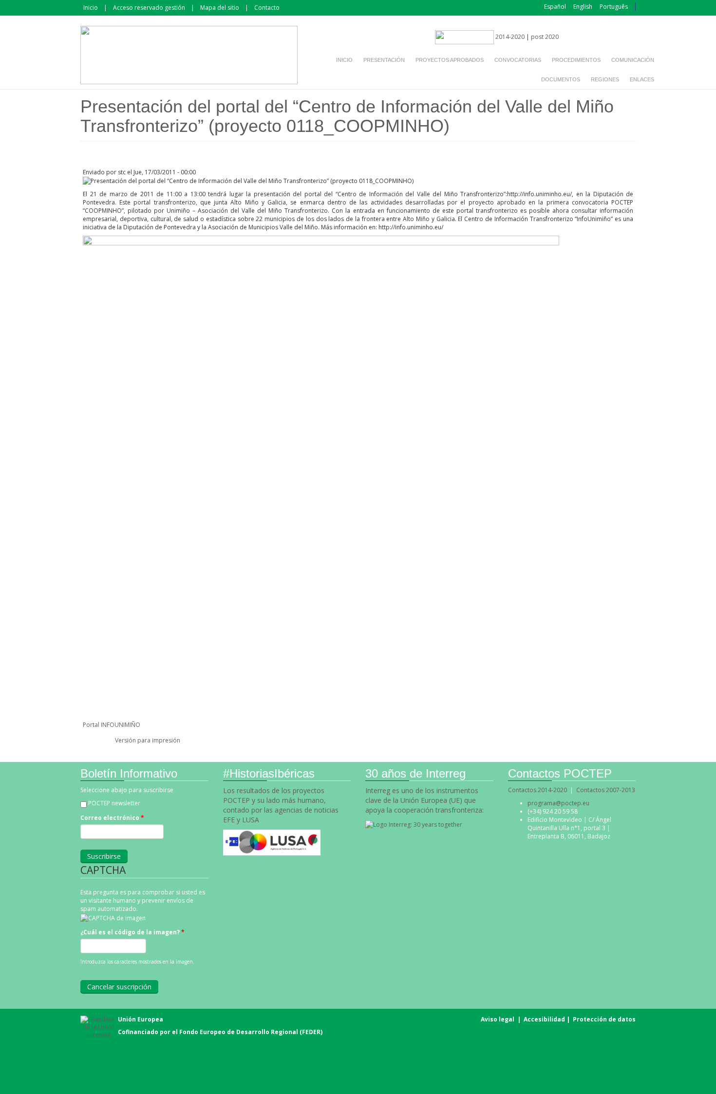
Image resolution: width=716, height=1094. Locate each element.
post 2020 (545, 37)
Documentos (560, 79)
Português (614, 6)
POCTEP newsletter (114, 803)
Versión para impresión (147, 740)
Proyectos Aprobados (449, 60)
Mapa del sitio (219, 7)
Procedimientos (576, 60)
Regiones (605, 79)
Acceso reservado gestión (149, 7)
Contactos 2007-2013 (605, 790)
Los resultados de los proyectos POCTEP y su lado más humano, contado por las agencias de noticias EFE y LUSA (281, 805)
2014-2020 (509, 37)
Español (555, 6)
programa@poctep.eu (558, 803)
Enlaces (642, 79)
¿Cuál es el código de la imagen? (132, 932)
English (582, 6)
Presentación (384, 60)
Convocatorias (517, 60)
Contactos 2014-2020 (537, 790)
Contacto (267, 7)
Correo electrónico (112, 818)
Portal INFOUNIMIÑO (111, 725)
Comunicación (632, 60)
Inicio (90, 7)
